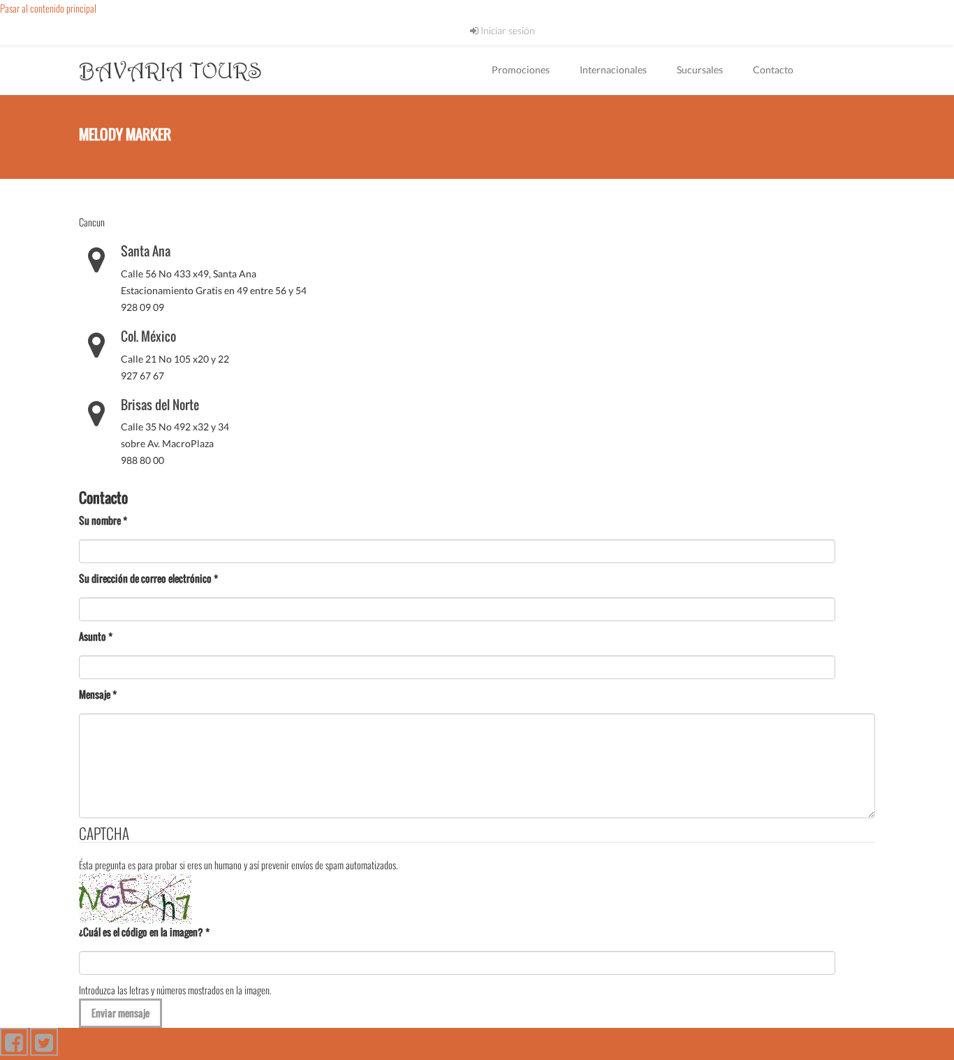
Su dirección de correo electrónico (148, 578)
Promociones (521, 69)
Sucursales (700, 69)
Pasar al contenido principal (48, 8)
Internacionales (613, 69)
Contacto (773, 69)
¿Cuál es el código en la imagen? (144, 931)
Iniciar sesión (506, 30)
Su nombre (103, 520)
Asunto (95, 636)
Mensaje (98, 694)
